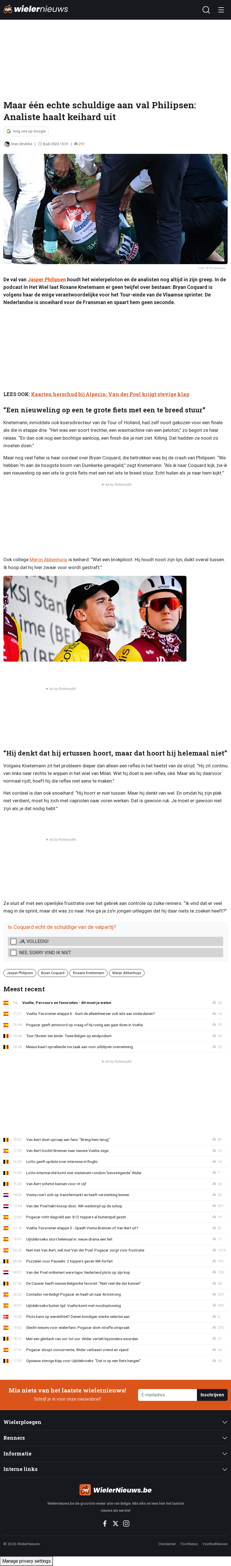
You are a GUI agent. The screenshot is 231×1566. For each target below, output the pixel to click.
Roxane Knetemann (88, 972)
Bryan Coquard (53, 972)
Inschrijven (212, 1395)
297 (82, 144)
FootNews (189, 1544)
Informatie (17, 1453)
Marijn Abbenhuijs (48, 559)
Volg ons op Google (29, 131)
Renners (14, 1438)
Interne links (20, 1469)
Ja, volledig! (34, 941)
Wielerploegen (22, 1422)
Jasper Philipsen (47, 279)
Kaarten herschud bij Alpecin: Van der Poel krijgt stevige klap (110, 394)
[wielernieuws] (115, 1489)
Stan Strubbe (21, 144)
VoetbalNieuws (215, 1544)
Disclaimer (167, 1544)
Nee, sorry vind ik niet (45, 952)
